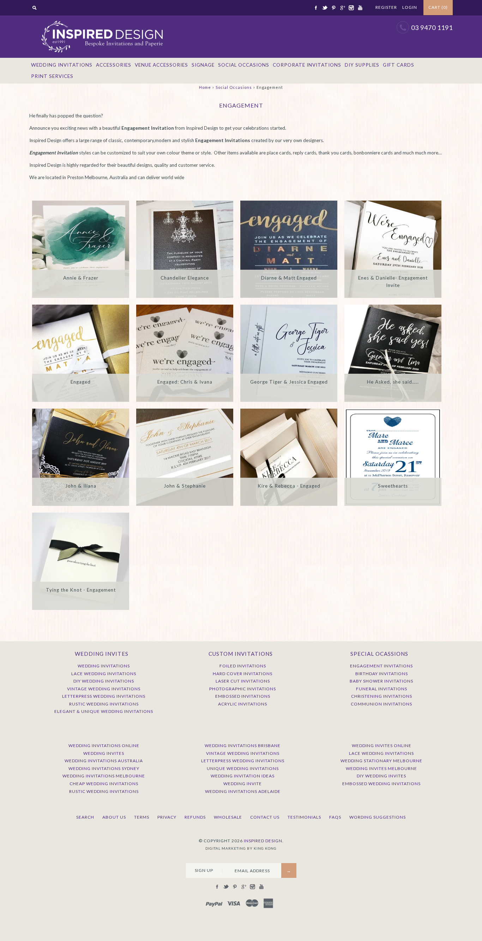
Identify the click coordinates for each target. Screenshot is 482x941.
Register (386, 7)
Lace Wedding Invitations (103, 673)
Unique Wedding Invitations (243, 768)
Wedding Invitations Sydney (103, 768)
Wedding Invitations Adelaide (243, 791)
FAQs (335, 817)
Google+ (342, 8)
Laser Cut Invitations (243, 681)
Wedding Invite (242, 783)
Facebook (316, 8)
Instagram (351, 8)
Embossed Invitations (242, 696)
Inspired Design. (264, 840)
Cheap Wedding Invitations (104, 783)
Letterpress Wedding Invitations (103, 696)
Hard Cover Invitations (242, 673)
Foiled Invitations (242, 665)
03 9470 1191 (432, 27)
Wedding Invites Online (381, 745)
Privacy (166, 817)
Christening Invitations (381, 696)
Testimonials (304, 817)
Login (409, 7)
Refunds (195, 817)
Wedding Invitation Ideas (243, 775)
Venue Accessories (161, 65)
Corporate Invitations (307, 65)
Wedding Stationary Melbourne (381, 760)
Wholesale (228, 817)
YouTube (360, 8)
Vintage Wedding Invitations (103, 688)
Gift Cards (398, 65)
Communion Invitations (381, 704)
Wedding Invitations (61, 65)
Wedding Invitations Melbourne (103, 775)
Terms (141, 817)
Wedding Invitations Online (103, 745)
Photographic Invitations (242, 688)
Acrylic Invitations (242, 704)
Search (85, 817)
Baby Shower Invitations (381, 681)
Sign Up (204, 870)
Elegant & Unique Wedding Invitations (103, 711)
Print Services (52, 76)
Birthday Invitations (381, 673)
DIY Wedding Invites (381, 775)
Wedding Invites (103, 753)
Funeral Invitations (381, 688)
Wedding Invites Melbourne (381, 768)
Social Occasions (243, 65)
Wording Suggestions (377, 817)
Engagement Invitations (381, 665)
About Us (114, 817)
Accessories (113, 65)
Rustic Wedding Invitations (104, 704)
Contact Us (264, 817)
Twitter (325, 8)
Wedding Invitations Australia (104, 760)
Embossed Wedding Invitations (381, 783)
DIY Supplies (362, 65)
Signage (203, 65)
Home (205, 87)
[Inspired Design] (101, 19)
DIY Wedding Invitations (103, 681)
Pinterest (333, 8)
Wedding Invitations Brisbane (243, 745)
